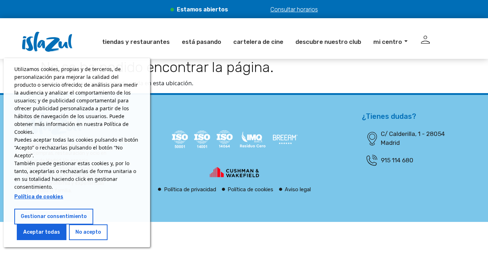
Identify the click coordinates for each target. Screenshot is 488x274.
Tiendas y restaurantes (136, 41)
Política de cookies (38, 197)
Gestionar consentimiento (54, 216)
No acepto (88, 232)
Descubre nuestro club (328, 41)
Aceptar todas (41, 232)
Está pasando (201, 41)
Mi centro (387, 41)
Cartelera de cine (258, 41)
